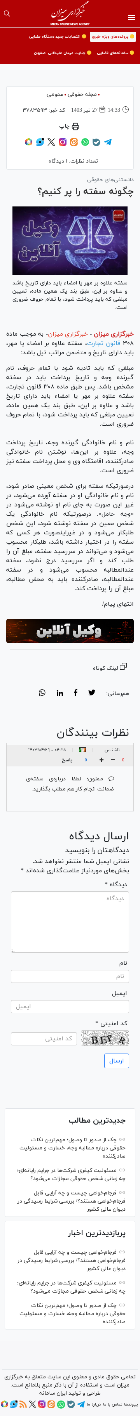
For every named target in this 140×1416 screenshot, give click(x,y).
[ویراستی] (40, 145)
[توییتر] (51, 145)
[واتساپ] (85, 145)
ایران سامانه (53, 1393)
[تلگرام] (108, 145)
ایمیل (119, 993)
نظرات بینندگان (93, 733)
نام (123, 963)
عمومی (55, 94)
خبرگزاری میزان (114, 334)
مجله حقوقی (82, 94)
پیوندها (131, 1404)
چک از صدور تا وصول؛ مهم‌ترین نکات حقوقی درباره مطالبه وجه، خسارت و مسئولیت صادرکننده (72, 1148)
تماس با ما (112, 1404)
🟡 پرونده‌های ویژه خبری (113, 37)
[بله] (96, 145)
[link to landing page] (70, 13)
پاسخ (67, 760)
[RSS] (23, 1407)
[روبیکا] (29, 145)
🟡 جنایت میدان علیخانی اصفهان (62, 53)
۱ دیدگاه (58, 161)
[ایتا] (74, 145)
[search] (7, 13)
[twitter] (91, 694)
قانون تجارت (104, 343)
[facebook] (75, 693)
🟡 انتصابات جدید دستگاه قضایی (57, 37)
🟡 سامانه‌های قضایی (115, 53)
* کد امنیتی (111, 1023)
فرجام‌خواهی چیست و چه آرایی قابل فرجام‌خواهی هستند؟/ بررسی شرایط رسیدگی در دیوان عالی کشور (72, 1201)
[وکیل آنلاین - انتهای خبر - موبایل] (70, 631)
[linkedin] (59, 693)
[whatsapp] (42, 693)
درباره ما (94, 1404)
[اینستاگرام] (62, 145)
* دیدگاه (116, 884)
